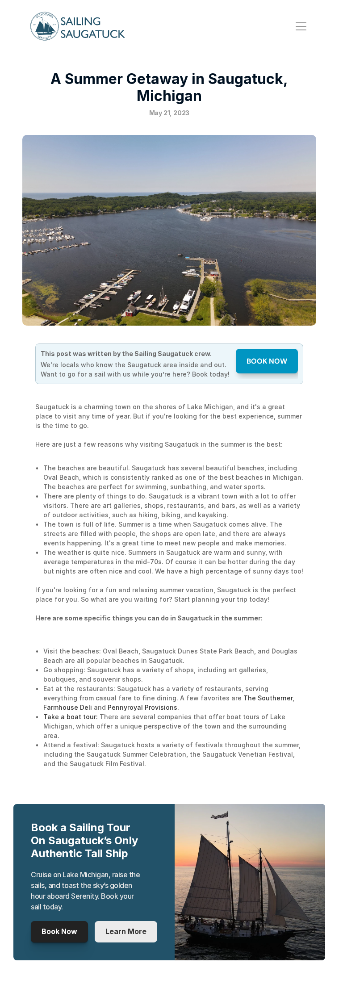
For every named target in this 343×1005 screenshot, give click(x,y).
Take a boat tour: (70, 716)
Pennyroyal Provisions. (143, 707)
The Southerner (268, 698)
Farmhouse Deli (68, 707)
